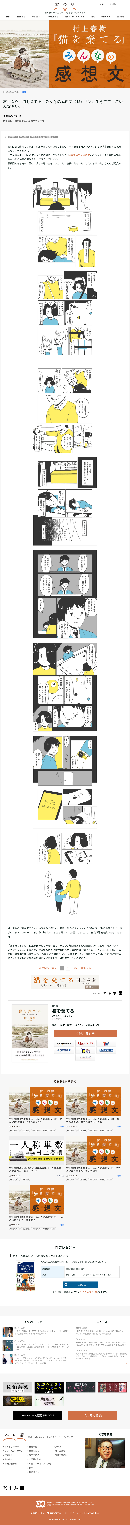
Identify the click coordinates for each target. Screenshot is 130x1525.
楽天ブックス (85, 1043)
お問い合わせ (11, 1463)
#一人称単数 (24, 1180)
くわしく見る (83, 1033)
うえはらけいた (12, 115)
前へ (53, 968)
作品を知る (36, 17)
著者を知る (20, 17)
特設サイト (105, 17)
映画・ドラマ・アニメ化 (74, 17)
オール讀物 (60, 1451)
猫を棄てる (13, 137)
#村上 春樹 (25, 1131)
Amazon (64, 1043)
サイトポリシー (12, 1446)
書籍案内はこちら (38, 1415)
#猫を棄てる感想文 (79, 155)
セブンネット (106, 1043)
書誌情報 (120, 17)
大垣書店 (85, 1057)
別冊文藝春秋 (61, 1455)
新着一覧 (33, 1446)
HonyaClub (106, 1050)
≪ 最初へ (44, 968)
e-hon (85, 1050)
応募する (74, 1285)
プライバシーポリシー (15, 1451)
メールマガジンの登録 (88, 1292)
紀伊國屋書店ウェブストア (64, 1050)
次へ (76, 968)
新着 (8, 17)
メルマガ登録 (92, 1415)
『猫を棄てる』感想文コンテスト (43, 137)
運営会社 (9, 1455)
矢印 (66, 1368)
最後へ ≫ (86, 968)
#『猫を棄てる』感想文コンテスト (43, 1131)
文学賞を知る (52, 17)
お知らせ (9, 1459)
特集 (93, 17)
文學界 (58, 1446)
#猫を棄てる (14, 1131)
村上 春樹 (24, 137)
